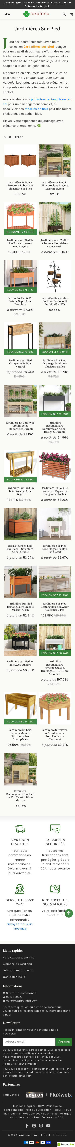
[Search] (64, 14)
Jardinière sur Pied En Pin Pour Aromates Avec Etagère (20, 243)
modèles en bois (36, 109)
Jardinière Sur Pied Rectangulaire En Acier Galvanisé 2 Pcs (55, 607)
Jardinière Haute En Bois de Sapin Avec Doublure (20, 301)
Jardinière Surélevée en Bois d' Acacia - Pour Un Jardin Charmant (54, 734)
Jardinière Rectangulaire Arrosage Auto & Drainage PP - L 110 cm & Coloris (55, 668)
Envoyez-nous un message (20, 926)
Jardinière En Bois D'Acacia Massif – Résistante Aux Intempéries (20, 734)
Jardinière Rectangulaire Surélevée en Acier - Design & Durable (54, 427)
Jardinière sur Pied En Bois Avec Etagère (20, 663)
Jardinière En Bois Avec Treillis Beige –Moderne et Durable (20, 426)
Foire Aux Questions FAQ (18, 957)
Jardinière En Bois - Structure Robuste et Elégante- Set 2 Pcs (20, 185)
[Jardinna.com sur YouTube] (48, 1126)
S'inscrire (64, 1042)
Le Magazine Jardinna (18, 970)
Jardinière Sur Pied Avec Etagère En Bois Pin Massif (54, 549)
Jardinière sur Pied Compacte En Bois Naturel (20, 363)
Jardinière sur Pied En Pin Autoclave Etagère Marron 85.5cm (54, 185)
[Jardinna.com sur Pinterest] (34, 1126)
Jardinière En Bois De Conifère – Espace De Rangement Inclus (55, 491)
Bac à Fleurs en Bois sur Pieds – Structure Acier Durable (20, 549)
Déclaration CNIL (53, 1117)
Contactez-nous (14, 977)
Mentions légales (24, 1106)
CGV (41, 1106)
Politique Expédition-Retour (43, 1109)
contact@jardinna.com (22, 1000)
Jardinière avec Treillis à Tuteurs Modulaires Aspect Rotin (55, 243)
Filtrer (18, 137)
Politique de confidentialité (20, 1063)
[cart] (71, 14)
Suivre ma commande (21, 993)
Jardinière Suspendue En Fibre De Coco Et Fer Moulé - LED (54, 301)
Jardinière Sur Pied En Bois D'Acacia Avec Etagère (20, 491)
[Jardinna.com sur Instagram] (41, 1126)
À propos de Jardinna (17, 964)
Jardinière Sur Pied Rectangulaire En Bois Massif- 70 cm (20, 607)
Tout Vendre (11, 1095)
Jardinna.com (27, 1135)
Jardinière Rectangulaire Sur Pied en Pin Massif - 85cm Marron (20, 795)
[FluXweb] (61, 1095)
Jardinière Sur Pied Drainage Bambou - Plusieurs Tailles (55, 363)
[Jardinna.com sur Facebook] (27, 1126)
